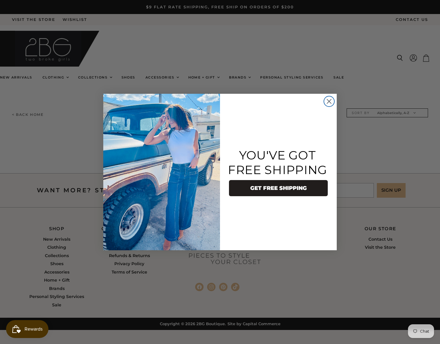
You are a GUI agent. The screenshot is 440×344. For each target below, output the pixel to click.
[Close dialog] (329, 101)
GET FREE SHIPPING (278, 188)
